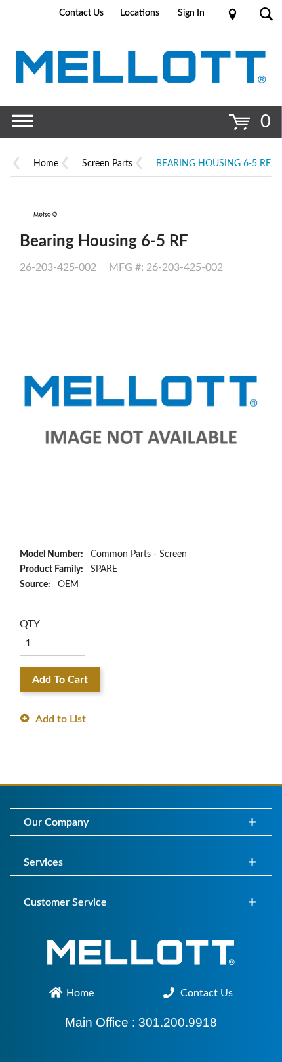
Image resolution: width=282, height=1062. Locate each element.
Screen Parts (107, 163)
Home (45, 163)
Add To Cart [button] (60, 680)
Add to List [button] (60, 719)
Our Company (56, 822)
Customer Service (65, 902)
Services (43, 862)
